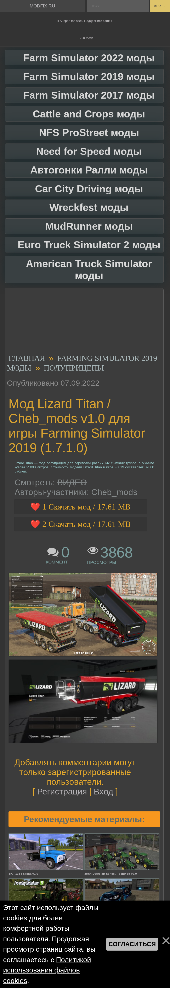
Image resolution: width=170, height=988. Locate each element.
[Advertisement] (83, 322)
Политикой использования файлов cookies (47, 970)
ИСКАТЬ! (159, 6)
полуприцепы (74, 368)
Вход (103, 791)
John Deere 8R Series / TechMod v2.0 (110, 873)
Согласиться (132, 944)
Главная (26, 358)
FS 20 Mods (85, 38)
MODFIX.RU (42, 5)
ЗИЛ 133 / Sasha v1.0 (23, 873)
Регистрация (62, 791)
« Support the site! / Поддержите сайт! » (85, 21)
